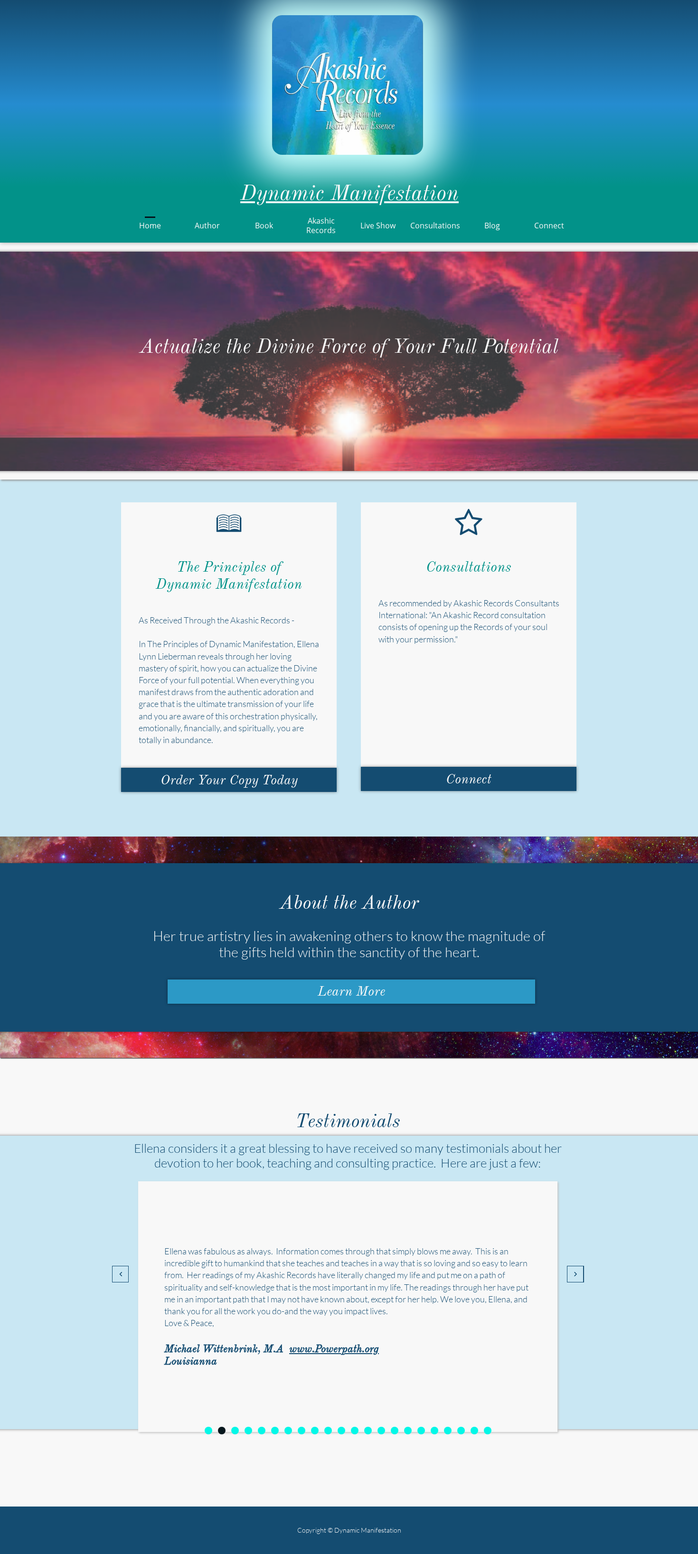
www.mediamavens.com (304, 1354)
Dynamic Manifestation (349, 192)
